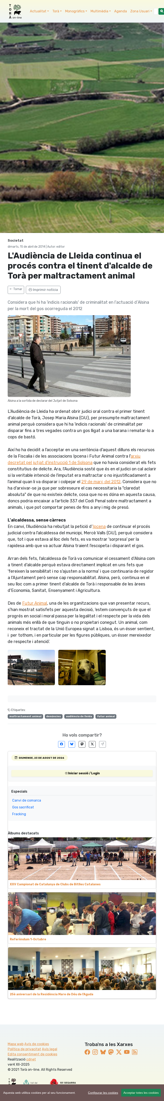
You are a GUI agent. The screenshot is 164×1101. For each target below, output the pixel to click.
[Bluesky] (71, 744)
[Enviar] (102, 744)
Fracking (19, 814)
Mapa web (15, 1044)
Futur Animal (34, 603)
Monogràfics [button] (75, 11)
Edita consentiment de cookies (32, 1054)
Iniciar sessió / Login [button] (83, 773)
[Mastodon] (82, 744)
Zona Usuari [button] (139, 11)
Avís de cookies (36, 1044)
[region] (82, 1092)
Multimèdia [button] (99, 11)
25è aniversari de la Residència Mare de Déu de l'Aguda (51, 994)
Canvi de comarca (26, 800)
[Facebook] (61, 744)
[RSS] (134, 1052)
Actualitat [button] (38, 11)
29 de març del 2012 (101, 481)
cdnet (31, 1059)
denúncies (53, 716)
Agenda (120, 11)
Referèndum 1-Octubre (28, 939)
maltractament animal (25, 716)
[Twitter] (92, 744)
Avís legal (49, 1049)
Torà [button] (55, 11)
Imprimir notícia (45, 290)
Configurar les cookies (103, 1092)
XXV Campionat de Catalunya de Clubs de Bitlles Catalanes (55, 884)
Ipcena (99, 526)
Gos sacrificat (23, 807)
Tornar (17, 289)
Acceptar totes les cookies (141, 1092)
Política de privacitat (24, 1049)
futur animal (106, 716)
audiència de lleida (79, 716)
